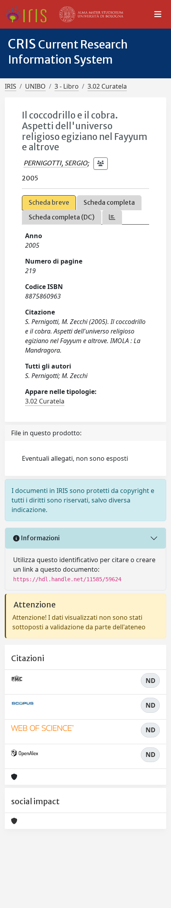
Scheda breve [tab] (49, 202)
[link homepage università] (91, 14)
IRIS (10, 86)
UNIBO (35, 86)
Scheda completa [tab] (109, 202)
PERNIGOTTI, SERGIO (55, 163)
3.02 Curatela (107, 86)
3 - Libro (66, 86)
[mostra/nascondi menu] (157, 14)
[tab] (112, 217)
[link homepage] (29, 14)
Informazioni (39, 538)
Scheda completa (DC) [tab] (62, 217)
